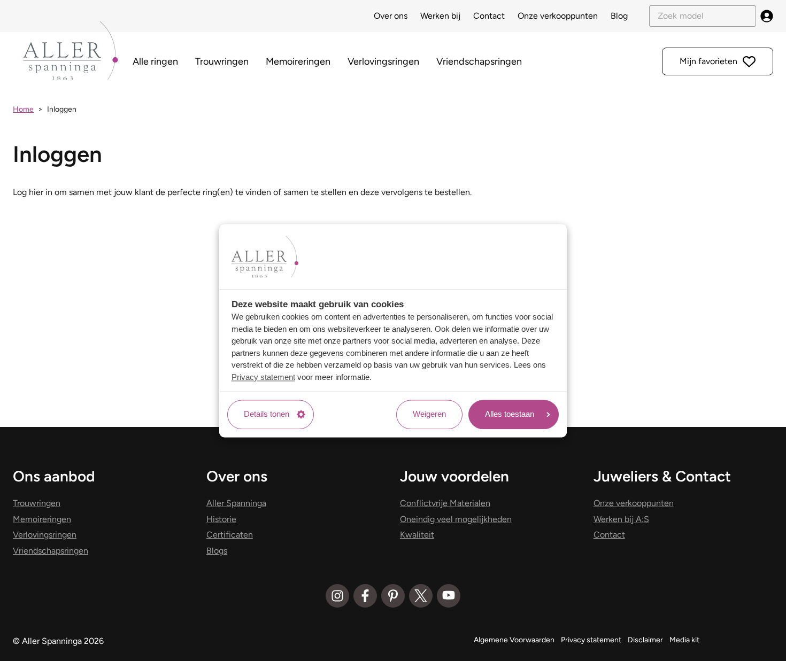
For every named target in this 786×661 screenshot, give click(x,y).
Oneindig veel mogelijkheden (456, 519)
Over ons (390, 16)
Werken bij (440, 16)
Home (23, 109)
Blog (619, 16)
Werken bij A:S (621, 519)
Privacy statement (263, 377)
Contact (489, 16)
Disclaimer (645, 639)
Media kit (684, 639)
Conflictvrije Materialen (445, 503)
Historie (221, 519)
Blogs (216, 551)
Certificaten (229, 535)
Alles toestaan (509, 414)
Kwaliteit (417, 535)
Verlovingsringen (383, 61)
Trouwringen (222, 61)
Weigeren (429, 414)
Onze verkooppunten (558, 16)
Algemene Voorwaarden (514, 639)
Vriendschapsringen (479, 61)
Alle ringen (155, 61)
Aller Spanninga (236, 503)
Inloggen (61, 109)
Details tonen (266, 414)
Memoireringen (298, 61)
